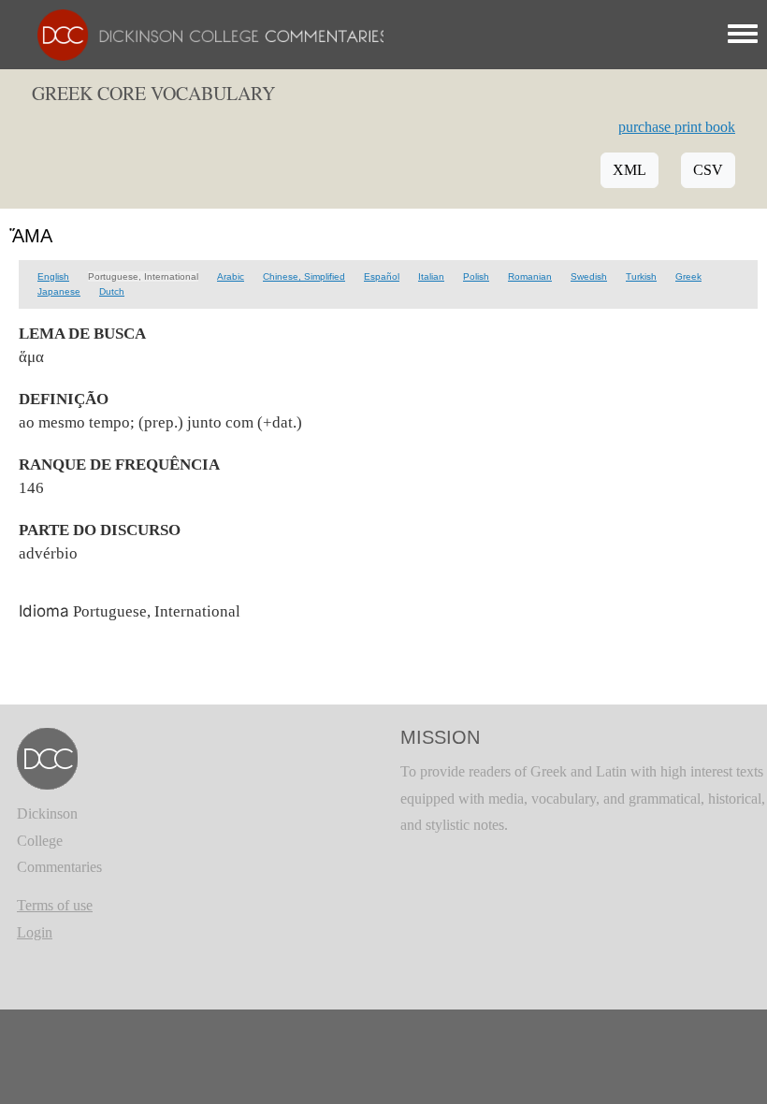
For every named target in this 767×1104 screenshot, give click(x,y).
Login (34, 932)
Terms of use (55, 905)
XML (629, 170)
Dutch (111, 291)
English (53, 276)
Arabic (230, 276)
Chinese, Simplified (304, 276)
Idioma (44, 611)
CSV (708, 170)
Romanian (530, 276)
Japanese (58, 291)
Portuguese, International (143, 276)
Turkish (641, 276)
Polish (476, 276)
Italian (431, 276)
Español (381, 276)
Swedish (589, 276)
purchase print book (676, 127)
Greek (688, 276)
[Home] (203, 33)
